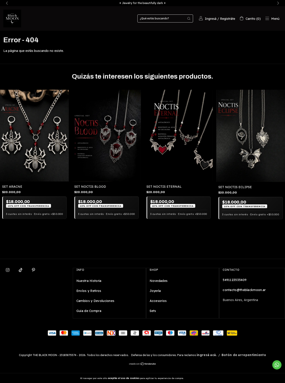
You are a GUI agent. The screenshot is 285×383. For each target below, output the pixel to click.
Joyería (155, 291)
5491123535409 (234, 280)
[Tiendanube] (143, 364)
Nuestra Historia (89, 281)
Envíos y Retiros (88, 291)
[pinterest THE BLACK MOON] (33, 270)
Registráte (227, 19)
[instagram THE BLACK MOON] (8, 270)
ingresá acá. (207, 355)
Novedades (159, 281)
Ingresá (210, 19)
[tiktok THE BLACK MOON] (21, 270)
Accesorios (158, 301)
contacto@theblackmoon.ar (244, 290)
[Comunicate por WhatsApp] (276, 364)
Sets (153, 311)
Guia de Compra (88, 311)
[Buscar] (189, 18)
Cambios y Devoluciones (95, 301)
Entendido (196, 378)
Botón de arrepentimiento (244, 355)
